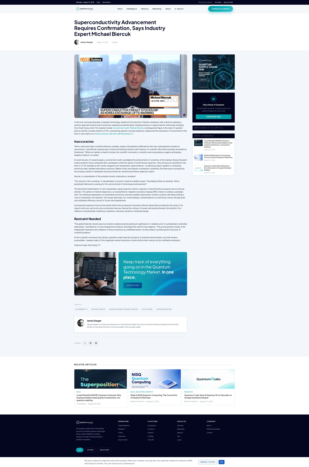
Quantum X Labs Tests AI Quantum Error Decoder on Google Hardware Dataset (217, 168)
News (120, 9)
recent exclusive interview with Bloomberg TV (114, 134)
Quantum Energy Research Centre (123, 309)
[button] (85, 343)
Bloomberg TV (82, 309)
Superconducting (164, 309)
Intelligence (132, 9)
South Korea (147, 309)
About (168, 9)
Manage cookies (207, 462)
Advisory (144, 9)
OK (221, 462)
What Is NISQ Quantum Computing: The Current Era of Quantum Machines (218, 156)
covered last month (121, 128)
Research (188, 392)
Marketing (157, 9)
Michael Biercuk (136, 128)
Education (140, 392)
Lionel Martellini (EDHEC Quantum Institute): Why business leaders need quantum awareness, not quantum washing (218, 144)
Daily (79, 392)
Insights (115, 42)
